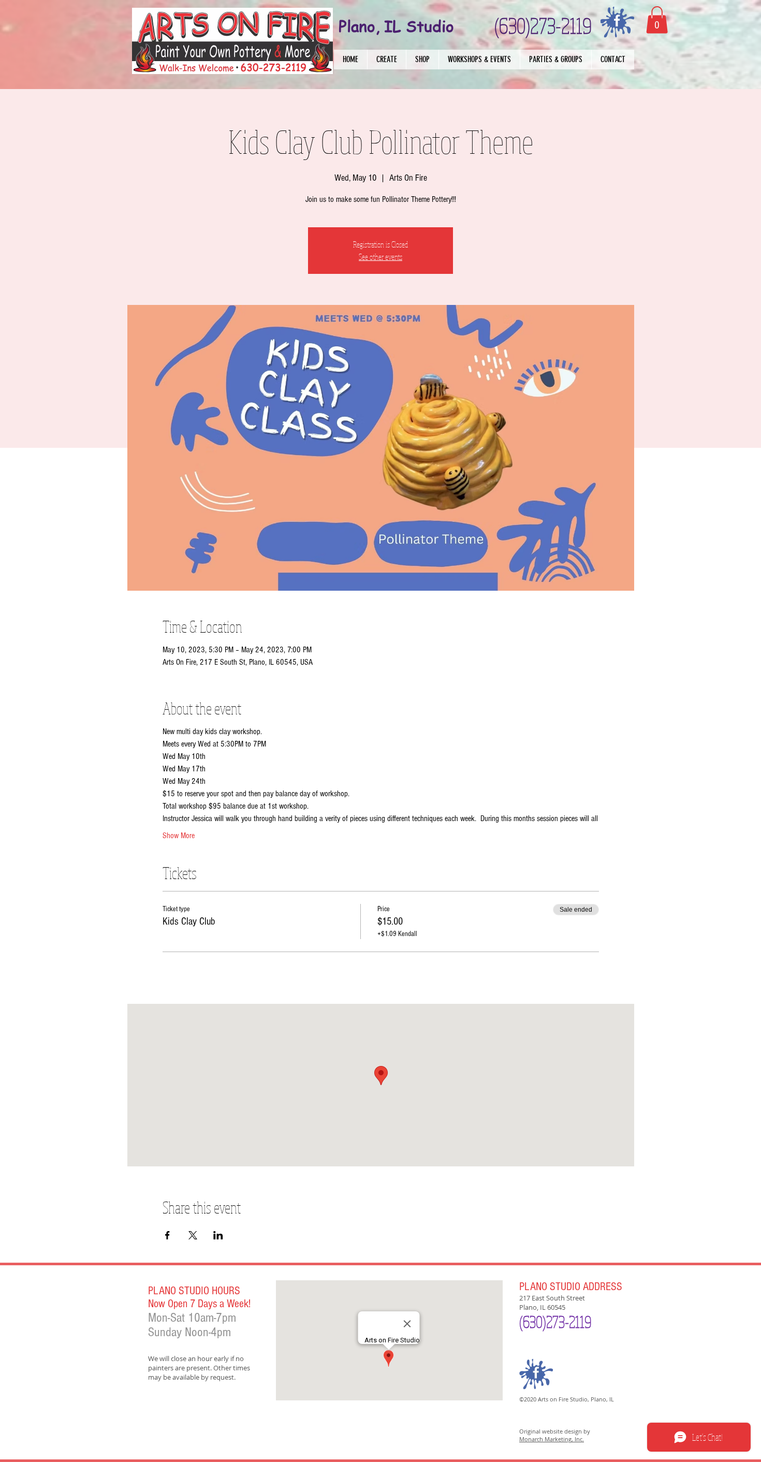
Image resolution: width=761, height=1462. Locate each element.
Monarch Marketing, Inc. (551, 1439)
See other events (380, 257)
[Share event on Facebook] (167, 1235)
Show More (179, 835)
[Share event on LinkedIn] (218, 1235)
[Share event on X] (193, 1235)
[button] (386, 59)
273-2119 (568, 1322)
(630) (532, 1322)
